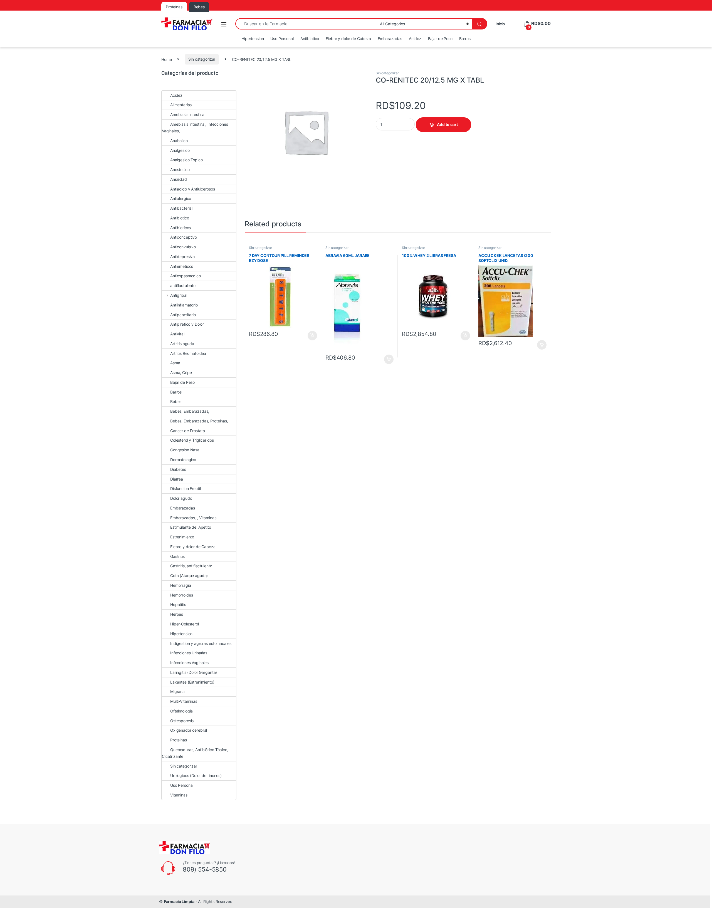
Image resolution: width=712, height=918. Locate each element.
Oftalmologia (181, 711)
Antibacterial (181, 208)
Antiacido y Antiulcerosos (192, 189)
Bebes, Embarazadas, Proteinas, (199, 421)
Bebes (175, 401)
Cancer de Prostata (187, 430)
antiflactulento (183, 285)
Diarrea (176, 479)
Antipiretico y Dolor (187, 324)
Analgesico (180, 150)
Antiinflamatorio (184, 305)
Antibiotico (309, 38)
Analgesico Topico (186, 159)
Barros (465, 38)
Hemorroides (181, 595)
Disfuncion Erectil (185, 488)
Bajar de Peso (440, 38)
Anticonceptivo (183, 237)
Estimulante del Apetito (190, 527)
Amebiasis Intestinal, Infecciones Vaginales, (195, 127)
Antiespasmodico (185, 275)
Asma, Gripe (181, 372)
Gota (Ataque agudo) (189, 575)
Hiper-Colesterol (184, 624)
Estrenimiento (182, 537)
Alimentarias (181, 104)
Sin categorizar (201, 59)
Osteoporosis (182, 720)
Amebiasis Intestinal (187, 114)
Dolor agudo (181, 498)
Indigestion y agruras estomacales (200, 643)
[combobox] (306, 23)
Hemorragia (180, 585)
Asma (175, 362)
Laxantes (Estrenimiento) (192, 682)
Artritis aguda (182, 343)
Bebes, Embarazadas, (189, 411)
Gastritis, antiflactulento (191, 565)
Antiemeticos (181, 266)
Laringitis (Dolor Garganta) (193, 672)
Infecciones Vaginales (189, 662)
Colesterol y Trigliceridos (192, 440)
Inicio (500, 23)
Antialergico (180, 198)
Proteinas (178, 740)
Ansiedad (178, 179)
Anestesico (180, 169)
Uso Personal (281, 38)
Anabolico (179, 140)
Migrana (177, 691)
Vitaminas (178, 795)
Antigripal (178, 295)
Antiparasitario (183, 314)
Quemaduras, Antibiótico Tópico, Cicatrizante (195, 753)
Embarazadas (390, 38)
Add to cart (447, 124)
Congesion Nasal (185, 449)
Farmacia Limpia (179, 901)
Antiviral (177, 333)
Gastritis (177, 556)
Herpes (176, 614)
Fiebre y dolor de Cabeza (348, 38)
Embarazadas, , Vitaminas (193, 517)
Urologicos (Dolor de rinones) (196, 775)
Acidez (415, 38)
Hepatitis (178, 604)
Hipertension (252, 38)
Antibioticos (180, 227)
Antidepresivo (182, 256)
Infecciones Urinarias (188, 652)
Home (166, 59)
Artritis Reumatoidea (188, 353)
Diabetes (178, 469)
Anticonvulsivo (183, 246)
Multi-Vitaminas (183, 701)
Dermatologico (183, 459)
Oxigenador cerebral (188, 730)
